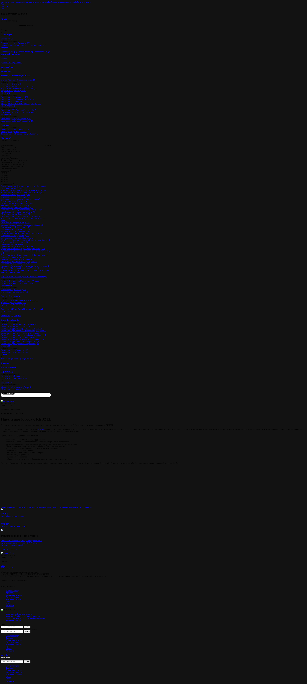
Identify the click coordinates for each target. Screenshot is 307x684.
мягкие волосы (55, 507)
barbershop (5, 507)
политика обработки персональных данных (23, 616)
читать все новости (9, 549)
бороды (41, 429)
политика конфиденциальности (19, 614)
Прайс (74, 2)
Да (2, 19)
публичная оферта (13, 620)
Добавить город (8, 394)
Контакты (87, 2)
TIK (12, 568)
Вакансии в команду (31, 2)
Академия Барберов (48, 2)
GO (2, 8)
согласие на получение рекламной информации (25, 618)
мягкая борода (43, 507)
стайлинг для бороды (70, 507)
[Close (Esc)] (2, 657)
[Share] (4, 657)
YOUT (3, 6)
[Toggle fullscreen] (7, 657)
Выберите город (7, 2)
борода (12, 507)
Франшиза (18, 2)
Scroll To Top (6, 655)
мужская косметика (29, 507)
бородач (18, 507)
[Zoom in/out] (9, 657)
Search (27, 627)
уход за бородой (85, 507)
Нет (5, 19)
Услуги (80, 2)
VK (8, 6)
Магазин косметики (64, 2)
